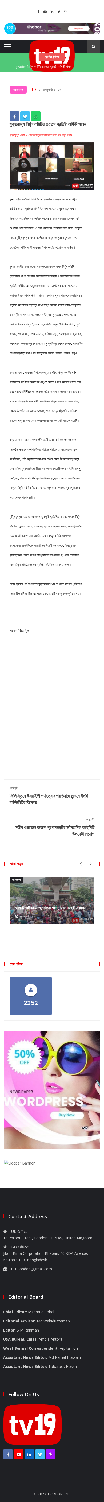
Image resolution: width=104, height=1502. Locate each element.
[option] (52, 900)
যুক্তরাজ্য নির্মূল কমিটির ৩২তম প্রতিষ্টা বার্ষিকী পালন (43, 66)
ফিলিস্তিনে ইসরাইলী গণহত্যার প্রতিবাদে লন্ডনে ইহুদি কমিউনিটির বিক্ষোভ (49, 796)
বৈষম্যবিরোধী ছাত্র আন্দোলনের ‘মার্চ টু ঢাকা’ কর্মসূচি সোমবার (50, 908)
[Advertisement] (52, 708)
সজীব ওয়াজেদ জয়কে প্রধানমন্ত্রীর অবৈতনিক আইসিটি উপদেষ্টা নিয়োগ (54, 827)
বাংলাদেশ (18, 89)
